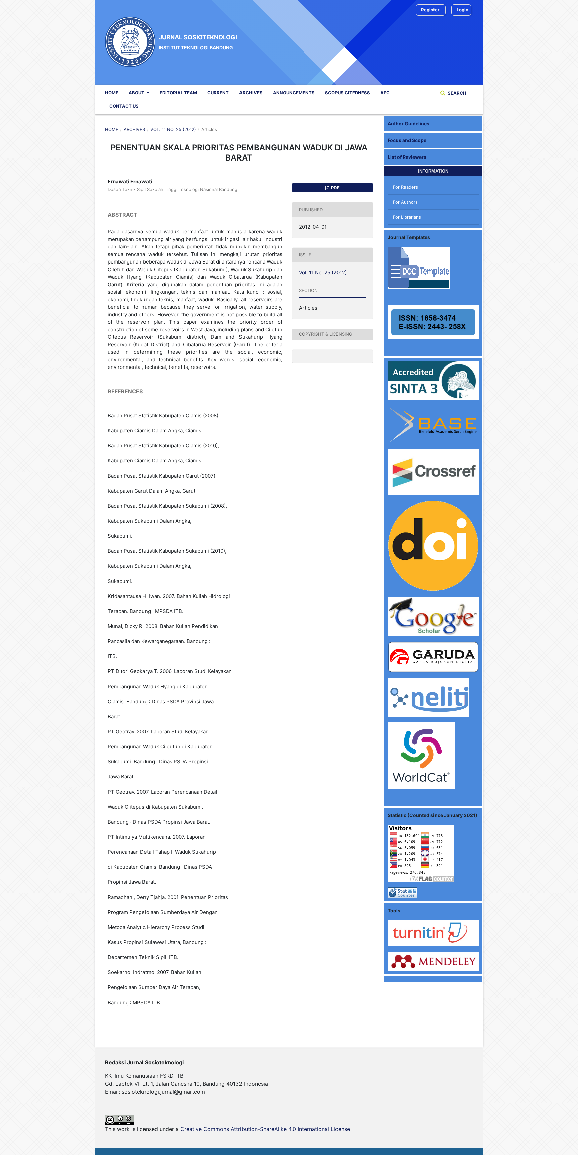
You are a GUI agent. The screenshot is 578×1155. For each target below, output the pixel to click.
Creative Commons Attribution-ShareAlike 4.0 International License (265, 1129)
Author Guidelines (408, 123)
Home (111, 92)
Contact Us (124, 106)
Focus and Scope (407, 140)
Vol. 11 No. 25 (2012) (173, 129)
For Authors (405, 202)
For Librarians (407, 217)
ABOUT (137, 92)
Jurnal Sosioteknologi (198, 41)
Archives (251, 92)
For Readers (405, 187)
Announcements (294, 92)
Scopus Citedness (347, 92)
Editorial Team (178, 92)
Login (462, 9)
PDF (335, 187)
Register (430, 9)
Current (218, 92)
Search (456, 93)
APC (385, 92)
